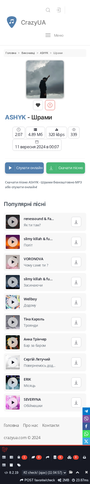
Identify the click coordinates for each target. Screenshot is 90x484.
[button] (48, 10)
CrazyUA (33, 22)
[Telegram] (86, 411)
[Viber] (86, 419)
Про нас (30, 425)
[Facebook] (86, 426)
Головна (11, 425)
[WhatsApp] (86, 434)
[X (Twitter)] (86, 441)
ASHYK (15, 117)
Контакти (50, 425)
